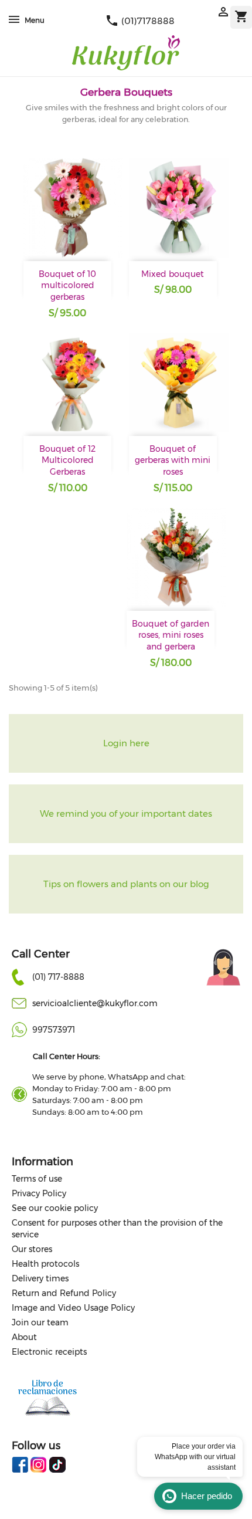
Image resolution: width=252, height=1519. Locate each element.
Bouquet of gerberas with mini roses (172, 461)
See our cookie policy (55, 1208)
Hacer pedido (206, 1496)
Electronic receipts (49, 1352)
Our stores (32, 1249)
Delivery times (40, 1278)
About (24, 1337)
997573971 (53, 1029)
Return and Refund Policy (64, 1293)
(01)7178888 (140, 20)
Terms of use (37, 1178)
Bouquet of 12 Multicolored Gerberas (67, 461)
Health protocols (45, 1263)
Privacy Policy (39, 1193)
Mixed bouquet (172, 274)
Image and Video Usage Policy (73, 1308)
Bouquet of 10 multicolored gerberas (67, 286)
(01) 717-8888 (58, 977)
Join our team (40, 1322)
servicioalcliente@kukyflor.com (95, 1003)
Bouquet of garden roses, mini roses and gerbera (170, 635)
